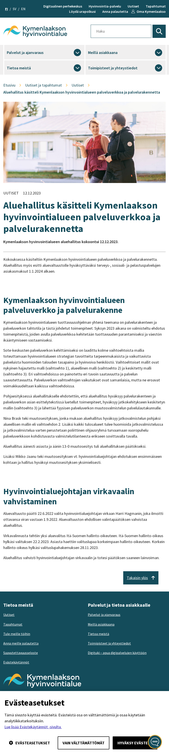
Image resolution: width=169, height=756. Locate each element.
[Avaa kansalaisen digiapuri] (155, 742)
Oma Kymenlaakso (151, 11)
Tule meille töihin (16, 634)
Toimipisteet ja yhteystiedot (113, 67)
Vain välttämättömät (83, 742)
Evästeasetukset (32, 742)
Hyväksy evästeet (135, 742)
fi (6, 9)
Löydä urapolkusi (82, 11)
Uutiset (133, 6)
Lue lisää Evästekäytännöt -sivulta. (33, 726)
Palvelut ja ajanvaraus (25, 52)
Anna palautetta (115, 11)
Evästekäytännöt (16, 662)
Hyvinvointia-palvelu (105, 6)
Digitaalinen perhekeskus (62, 6)
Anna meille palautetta (21, 643)
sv (14, 9)
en (23, 9)
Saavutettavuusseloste (20, 653)
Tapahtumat (156, 6)
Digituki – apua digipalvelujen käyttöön (117, 653)
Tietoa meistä (19, 67)
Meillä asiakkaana (103, 52)
